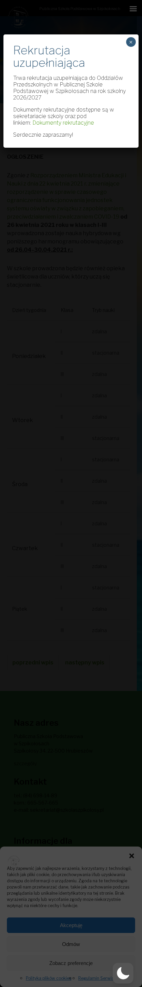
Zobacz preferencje (71, 963)
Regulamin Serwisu (97, 978)
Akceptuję (71, 925)
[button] (131, 855)
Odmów (71, 944)
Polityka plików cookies (48, 978)
